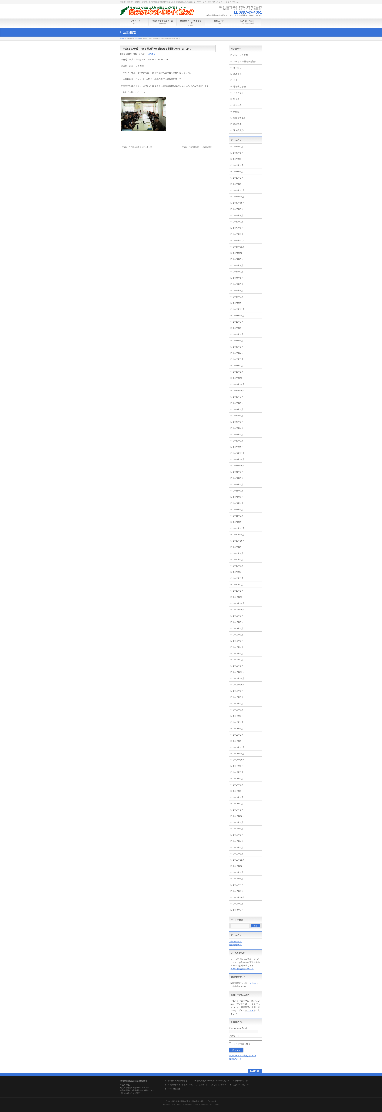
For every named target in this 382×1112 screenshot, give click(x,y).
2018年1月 (238, 741)
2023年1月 (238, 372)
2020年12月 (239, 528)
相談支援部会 (239, 118)
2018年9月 (238, 691)
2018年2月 (238, 735)
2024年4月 (238, 290)
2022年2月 (238, 441)
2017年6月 (238, 785)
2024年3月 (238, 297)
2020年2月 (238, 584)
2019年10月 (239, 609)
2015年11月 (238, 860)
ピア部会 (237, 68)
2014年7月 (238, 910)
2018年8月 (238, 697)
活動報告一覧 (235, 944)
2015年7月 (238, 872)
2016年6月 (238, 828)
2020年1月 (238, 591)
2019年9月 (238, 616)
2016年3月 (238, 847)
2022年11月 (238, 384)
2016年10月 (239, 816)
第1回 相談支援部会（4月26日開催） (199, 147)
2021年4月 (238, 503)
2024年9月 (238, 259)
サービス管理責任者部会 (244, 61)
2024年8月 (238, 265)
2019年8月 (238, 622)
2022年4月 (238, 428)
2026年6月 (238, 153)
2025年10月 (239, 203)
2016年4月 (238, 841)
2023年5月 (238, 347)
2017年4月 (238, 797)
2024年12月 (239, 240)
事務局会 (237, 74)
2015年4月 (238, 885)
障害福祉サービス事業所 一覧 (180, 1085)
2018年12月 (239, 672)
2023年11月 (238, 315)
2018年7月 (238, 703)
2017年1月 (238, 810)
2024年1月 (238, 303)
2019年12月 (239, 597)
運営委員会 (238, 130)
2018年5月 (238, 716)
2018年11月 (238, 678)
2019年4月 (238, 647)
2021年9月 (238, 472)
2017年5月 (238, 791)
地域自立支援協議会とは (179, 1081)
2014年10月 (239, 897)
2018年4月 (238, 722)
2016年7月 (238, 822)
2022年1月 (238, 447)
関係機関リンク (241, 1081)
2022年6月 (238, 415)
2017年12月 (239, 747)
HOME (122, 38)
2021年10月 (239, 465)
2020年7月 (238, 559)
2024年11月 (238, 247)
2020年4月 (238, 572)
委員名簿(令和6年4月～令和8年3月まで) (213, 1081)
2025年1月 (238, 234)
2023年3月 (238, 359)
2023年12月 (239, 309)
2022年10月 (239, 390)
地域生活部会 (239, 86)
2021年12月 (239, 453)
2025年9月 (238, 209)
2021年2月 (238, 516)
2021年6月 (238, 491)
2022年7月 (238, 409)
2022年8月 (238, 403)
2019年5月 (238, 641)
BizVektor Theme (191, 1104)
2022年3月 (238, 434)
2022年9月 (238, 397)
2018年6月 (238, 710)
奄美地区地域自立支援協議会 (187, 1101)
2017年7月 (238, 778)
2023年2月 (238, 365)
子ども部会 (238, 93)
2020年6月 (238, 566)
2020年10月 (239, 541)
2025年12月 (239, 190)
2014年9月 (238, 904)
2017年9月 (238, 766)
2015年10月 (239, 866)
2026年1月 (238, 184)
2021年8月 (238, 478)
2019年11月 (238, 603)
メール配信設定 (174, 1089)
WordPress (177, 1104)
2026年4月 (238, 165)
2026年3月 (238, 171)
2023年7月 (238, 334)
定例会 (236, 99)
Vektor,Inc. (205, 1104)
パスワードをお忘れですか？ (242, 1055)
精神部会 (237, 124)
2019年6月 (238, 635)
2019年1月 (238, 666)
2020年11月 (238, 534)
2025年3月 (238, 228)
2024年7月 (238, 272)
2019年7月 (238, 628)
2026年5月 (238, 159)
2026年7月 (238, 146)
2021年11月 (238, 459)
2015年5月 (238, 878)
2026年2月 (238, 178)
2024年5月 (238, 284)
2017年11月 (238, 753)
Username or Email (238, 1028)
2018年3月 (238, 728)
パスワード (234, 1036)
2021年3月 (238, 509)
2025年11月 (238, 196)
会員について (235, 1059)
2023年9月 (238, 322)
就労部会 (138, 38)
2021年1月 (238, 522)
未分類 (236, 111)
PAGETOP (255, 1071)
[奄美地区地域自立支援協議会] (157, 12)
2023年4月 (238, 353)
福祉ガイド (203, 1085)
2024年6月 (238, 278)
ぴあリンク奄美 (240, 55)
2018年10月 (239, 684)
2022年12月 (239, 378)
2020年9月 (238, 547)
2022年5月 (238, 422)
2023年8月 (238, 328)
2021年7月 (238, 484)
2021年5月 (238, 497)
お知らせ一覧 (235, 941)
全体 (235, 80)
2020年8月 (238, 553)
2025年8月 (238, 215)
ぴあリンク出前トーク (241, 1085)
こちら (250, 1010)
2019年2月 (238, 659)
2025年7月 (238, 222)
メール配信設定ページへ (242, 968)
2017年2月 (238, 803)
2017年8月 (238, 772)
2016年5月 (238, 835)
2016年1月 (238, 854)
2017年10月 (239, 760)
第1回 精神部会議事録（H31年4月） (136, 147)
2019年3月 (238, 653)
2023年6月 (238, 340)
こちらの (251, 983)
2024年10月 (239, 253)
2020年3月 (238, 578)
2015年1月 (238, 891)
